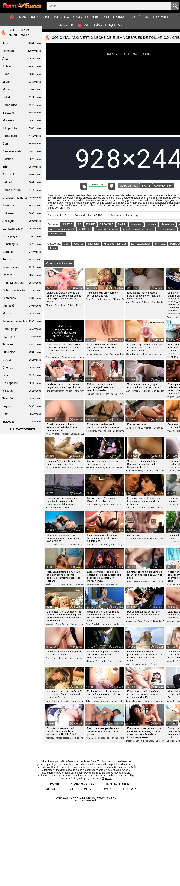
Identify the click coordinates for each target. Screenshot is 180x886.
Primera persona (21, 282)
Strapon (21, 390)
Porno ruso (21, 105)
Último (143, 17)
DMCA (107, 789)
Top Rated (161, 17)
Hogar (20, 17)
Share (146, 185)
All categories (22, 429)
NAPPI (122, 224)
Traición (21, 398)
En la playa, (118, 431)
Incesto (21, 275)
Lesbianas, (148, 741)
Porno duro (21, 136)
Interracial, (108, 624)
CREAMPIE (106, 224)
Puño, (81, 357)
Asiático (21, 159)
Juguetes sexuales (21, 321)
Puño (21, 74)
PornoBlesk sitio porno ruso (110, 17)
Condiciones (80, 789)
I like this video (83, 186)
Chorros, (50, 305)
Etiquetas (113, 25)
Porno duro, (67, 468)
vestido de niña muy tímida (138, 228)
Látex (21, 375)
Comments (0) (163, 185)
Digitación (93, 243)
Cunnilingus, (61, 305)
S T (79, 224)
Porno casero (21, 267)
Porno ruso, (79, 391)
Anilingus (21, 221)
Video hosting (82, 783)
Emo (21, 414)
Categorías (92, 25)
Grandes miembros (115, 243)
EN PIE (90, 224)
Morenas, (56, 357)
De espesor (21, 383)
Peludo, (69, 391)
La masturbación (140, 243)
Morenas (21, 120)
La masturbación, (94, 354)
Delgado (21, 182)
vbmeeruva (167, 224)
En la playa (21, 236)
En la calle (21, 174)
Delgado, (90, 394)
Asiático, (171, 397)
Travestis (21, 421)
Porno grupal (21, 329)
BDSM (21, 359)
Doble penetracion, (101, 738)
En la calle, (148, 354)
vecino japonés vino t (62, 228)
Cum (66, 243)
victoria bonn (57, 233)
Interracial (21, 336)
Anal (21, 58)
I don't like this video (111, 186)
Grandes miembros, (55, 391)
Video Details (129, 185)
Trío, (144, 507)
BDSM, (170, 357)
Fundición (21, 352)
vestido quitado (166, 228)
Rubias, (163, 471)
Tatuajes (21, 344)
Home (54, 783)
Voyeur (21, 406)
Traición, (56, 701)
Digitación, (162, 302)
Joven (66, 507)
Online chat (39, 17)
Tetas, (106, 354)
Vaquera (151, 224)
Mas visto (67, 25)
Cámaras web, (142, 538)
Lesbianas (21, 298)
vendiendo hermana (106, 228)
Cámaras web (21, 151)
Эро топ (106, 778)
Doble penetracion (21, 290)
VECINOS (85, 228)
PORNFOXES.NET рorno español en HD (92, 797)
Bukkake (21, 213)
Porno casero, (83, 305)
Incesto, (114, 394)
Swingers (21, 205)
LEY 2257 (129, 789)
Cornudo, (65, 701)
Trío (21, 166)
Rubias (21, 66)
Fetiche (21, 259)
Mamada (160, 243)
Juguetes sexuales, (115, 468)
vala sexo (136, 224)
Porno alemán (21, 190)
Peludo (153, 664)
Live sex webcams (67, 17)
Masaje (21, 313)
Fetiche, (71, 305)
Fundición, (78, 468)
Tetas (53, 248)
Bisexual (21, 112)
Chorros (78, 243)
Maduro (21, 89)
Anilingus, (114, 354)
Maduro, (117, 299)
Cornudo (21, 251)
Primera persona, (69, 357)
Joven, (63, 544)
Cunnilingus (21, 244)
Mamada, (56, 468)
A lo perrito (21, 128)
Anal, (88, 299)
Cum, (153, 302)
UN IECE (67, 224)
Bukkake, (146, 302)
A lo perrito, (97, 299)
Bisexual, (107, 299)
